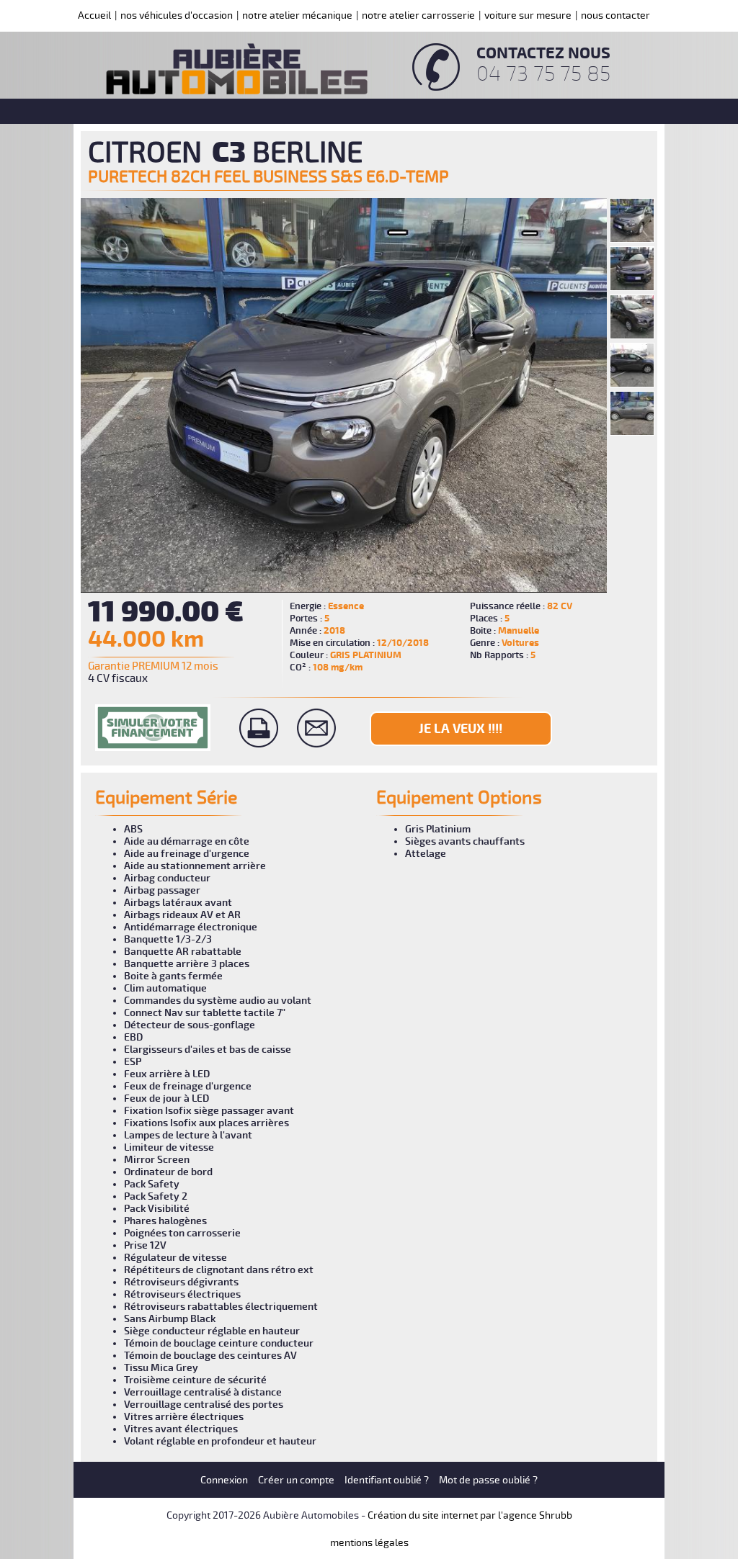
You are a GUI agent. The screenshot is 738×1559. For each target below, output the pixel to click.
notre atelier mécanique (297, 15)
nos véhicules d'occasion (176, 15)
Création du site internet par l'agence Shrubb (470, 1515)
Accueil (94, 15)
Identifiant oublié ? (386, 1480)
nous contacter (615, 15)
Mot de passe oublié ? (488, 1480)
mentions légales (369, 1543)
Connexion (224, 1480)
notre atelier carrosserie (418, 15)
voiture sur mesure (528, 15)
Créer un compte (296, 1480)
